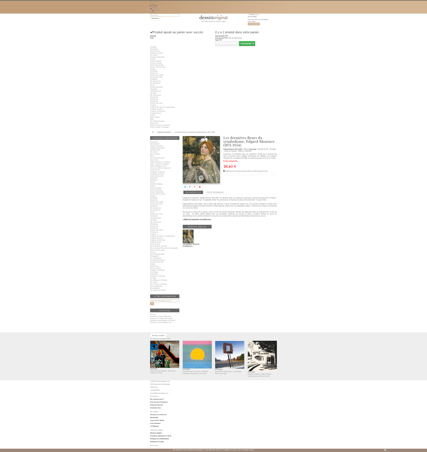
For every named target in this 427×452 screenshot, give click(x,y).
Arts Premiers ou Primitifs (158, 284)
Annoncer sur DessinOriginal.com (161, 322)
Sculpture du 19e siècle (157, 111)
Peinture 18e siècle (156, 77)
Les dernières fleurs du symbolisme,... (191, 245)
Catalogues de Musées (157, 172)
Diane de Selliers (155, 268)
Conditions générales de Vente (160, 436)
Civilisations (154, 274)
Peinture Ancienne (156, 63)
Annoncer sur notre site (158, 414)
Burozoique (252, 149)
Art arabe (153, 278)
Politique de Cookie (157, 441)
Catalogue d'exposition (157, 57)
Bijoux (152, 119)
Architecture (154, 232)
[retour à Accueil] (153, 132)
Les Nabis (153, 93)
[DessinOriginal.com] (213, 17)
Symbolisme (154, 101)
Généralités (153, 71)
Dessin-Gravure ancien (157, 250)
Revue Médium (155, 288)
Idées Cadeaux (155, 117)
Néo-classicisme (155, 81)
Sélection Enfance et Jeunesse (160, 125)
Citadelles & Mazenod (157, 270)
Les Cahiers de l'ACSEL (158, 290)
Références (153, 180)
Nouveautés (154, 49)
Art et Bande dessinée (157, 121)
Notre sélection (155, 51)
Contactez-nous (155, 408)
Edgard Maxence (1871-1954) (233, 149)
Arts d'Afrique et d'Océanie (158, 280)
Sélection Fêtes (155, 150)
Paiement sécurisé (156, 405)
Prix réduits (153, 55)
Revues (152, 182)
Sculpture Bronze (155, 113)
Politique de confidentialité (159, 439)
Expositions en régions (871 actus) (161, 318)
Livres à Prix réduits (157, 420)
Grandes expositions (156, 53)
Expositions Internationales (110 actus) (162, 320)
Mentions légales (156, 433)
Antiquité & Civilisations (157, 276)
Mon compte (154, 1)
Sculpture (153, 105)
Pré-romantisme (155, 83)
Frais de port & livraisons (159, 402)
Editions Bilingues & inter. (158, 166)
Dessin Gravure (155, 244)
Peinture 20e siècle (156, 103)
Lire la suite (158, 373)
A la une (152, 314)
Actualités (153, 12)
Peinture (152, 59)
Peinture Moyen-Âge (156, 65)
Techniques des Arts (156, 262)
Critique (152, 264)
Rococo (152, 85)
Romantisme (154, 99)
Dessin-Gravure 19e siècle (158, 246)
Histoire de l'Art (155, 170)
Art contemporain (155, 258)
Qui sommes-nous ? (157, 399)
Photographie (154, 256)
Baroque (152, 69)
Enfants (152, 115)
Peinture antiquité (155, 61)
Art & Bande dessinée (157, 254)
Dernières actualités (158, 335)
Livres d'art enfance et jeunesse (160, 168)
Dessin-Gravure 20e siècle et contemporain (164, 248)
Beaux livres (154, 123)
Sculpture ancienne (156, 109)
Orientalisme (154, 97)
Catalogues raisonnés (157, 174)
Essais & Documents (157, 176)
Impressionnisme (155, 91)
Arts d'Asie (153, 282)
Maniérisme (154, 73)
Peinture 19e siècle (156, 87)
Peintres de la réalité (156, 75)
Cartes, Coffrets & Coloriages (159, 127)
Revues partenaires (156, 286)
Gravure (152, 252)
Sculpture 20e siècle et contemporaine (162, 107)
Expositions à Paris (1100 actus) (160, 316)
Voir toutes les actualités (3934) (160, 339)
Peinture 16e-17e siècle (157, 67)
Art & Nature (154, 272)
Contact (152, 3)
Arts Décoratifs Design (157, 260)
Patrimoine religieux (156, 184)
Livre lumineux (155, 423)
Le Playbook (154, 426)
